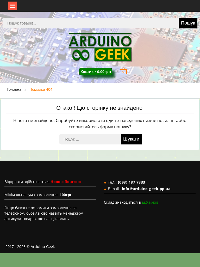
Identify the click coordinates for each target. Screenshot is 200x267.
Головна (14, 89)
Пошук (188, 23)
